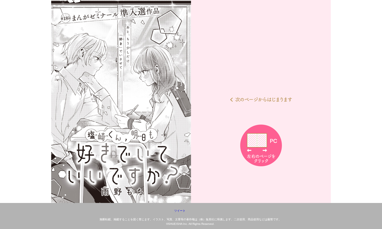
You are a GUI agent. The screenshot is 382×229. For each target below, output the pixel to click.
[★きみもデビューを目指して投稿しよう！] (191, 101)
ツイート (179, 210)
